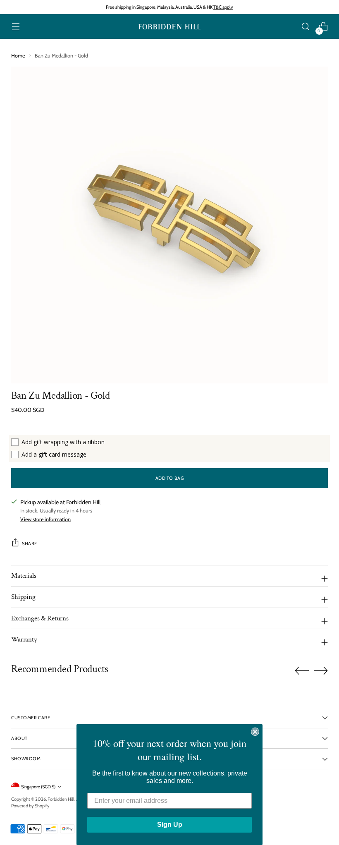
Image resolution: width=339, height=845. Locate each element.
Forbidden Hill (61, 799)
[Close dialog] (255, 732)
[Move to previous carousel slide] (302, 671)
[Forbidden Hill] (169, 26)
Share (29, 543)
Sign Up (169, 824)
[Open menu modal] (15, 26)
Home (18, 56)
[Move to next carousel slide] (321, 670)
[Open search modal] (305, 26)
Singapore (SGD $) (38, 787)
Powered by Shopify (30, 806)
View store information (45, 519)
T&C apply (223, 7)
